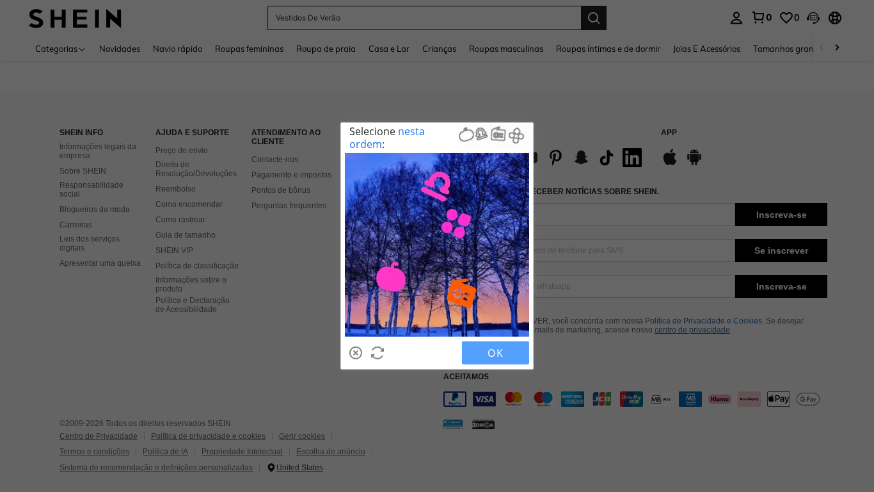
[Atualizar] (377, 353)
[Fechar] (355, 353)
